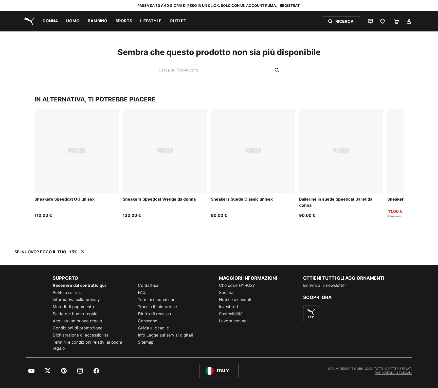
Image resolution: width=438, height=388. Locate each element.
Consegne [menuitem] (147, 320)
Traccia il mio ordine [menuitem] (157, 306)
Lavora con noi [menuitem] (233, 320)
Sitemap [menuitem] (146, 342)
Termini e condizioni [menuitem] (157, 299)
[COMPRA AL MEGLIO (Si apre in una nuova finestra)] (311, 313)
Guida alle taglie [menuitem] (153, 327)
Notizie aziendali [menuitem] (235, 299)
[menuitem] (50, 21)
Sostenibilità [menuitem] (231, 313)
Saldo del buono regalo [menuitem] (75, 313)
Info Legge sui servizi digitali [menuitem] (165, 335)
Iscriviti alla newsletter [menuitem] (324, 285)
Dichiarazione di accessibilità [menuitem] (80, 335)
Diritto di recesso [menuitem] (154, 313)
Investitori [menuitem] (228, 306)
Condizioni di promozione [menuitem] (77, 327)
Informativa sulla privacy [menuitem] (76, 299)
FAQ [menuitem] (141, 292)
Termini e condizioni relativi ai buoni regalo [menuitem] (87, 345)
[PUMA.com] (28, 21)
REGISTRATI (290, 5)
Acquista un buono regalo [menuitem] (77, 320)
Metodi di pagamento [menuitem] (73, 306)
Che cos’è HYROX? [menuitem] (237, 285)
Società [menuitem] (226, 292)
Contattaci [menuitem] (148, 285)
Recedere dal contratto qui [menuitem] (79, 285)
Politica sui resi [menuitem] (67, 292)
